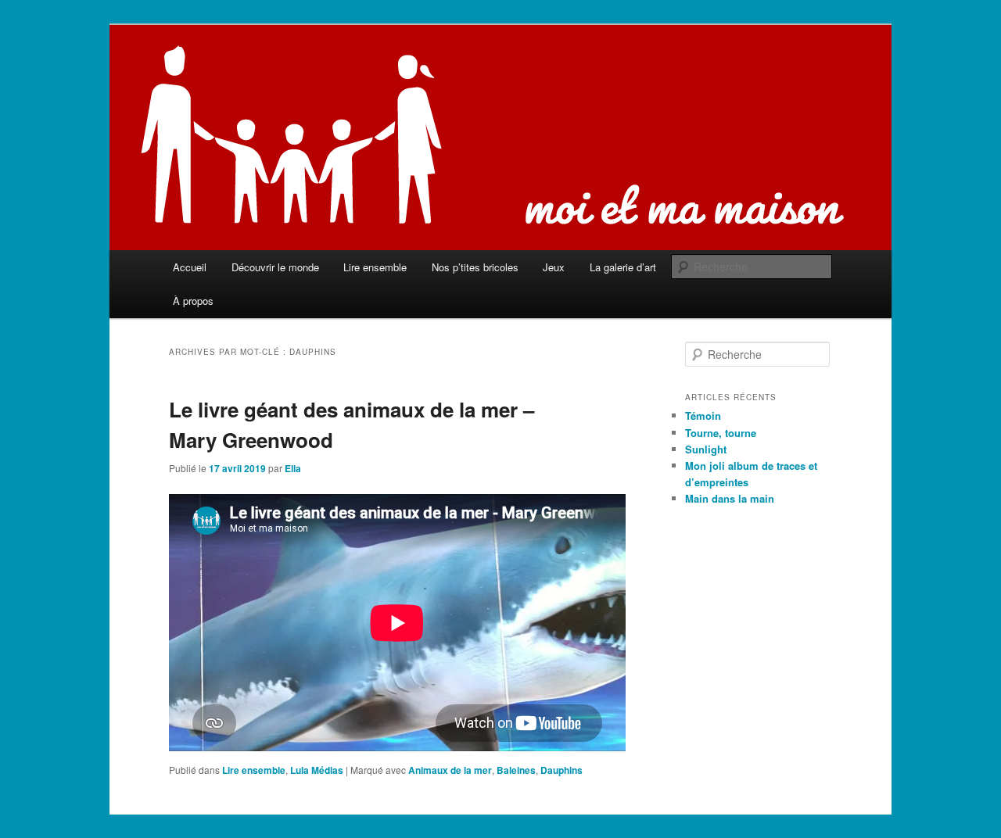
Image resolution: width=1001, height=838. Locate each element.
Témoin (703, 415)
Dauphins (561, 770)
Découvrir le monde (275, 267)
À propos (193, 300)
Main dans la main (729, 498)
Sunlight (706, 449)
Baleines (516, 770)
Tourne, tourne (720, 432)
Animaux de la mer (450, 770)
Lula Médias (316, 770)
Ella (293, 468)
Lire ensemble (375, 267)
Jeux (554, 267)
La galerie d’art (623, 267)
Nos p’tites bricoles (475, 267)
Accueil (189, 267)
